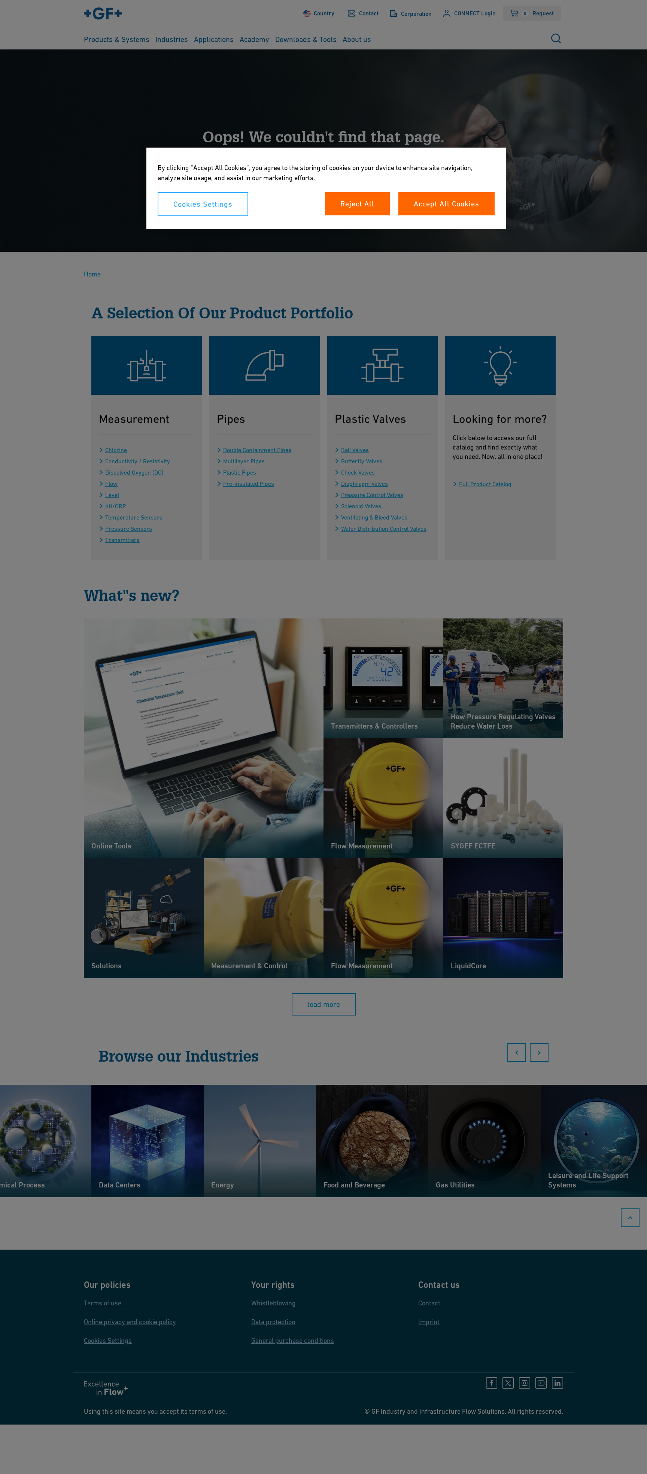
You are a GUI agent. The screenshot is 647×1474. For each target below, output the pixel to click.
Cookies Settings (203, 204)
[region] (326, 188)
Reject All (357, 204)
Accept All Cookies (446, 204)
